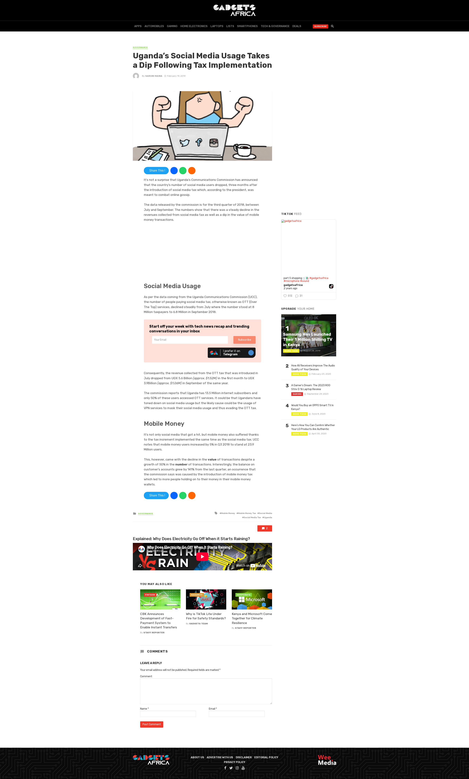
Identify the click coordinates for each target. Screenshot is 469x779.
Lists (230, 26)
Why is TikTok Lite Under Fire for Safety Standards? (206, 616)
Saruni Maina (153, 76)
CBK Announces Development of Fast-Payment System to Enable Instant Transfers (158, 620)
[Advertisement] (308, 153)
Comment (146, 676)
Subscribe (320, 26)
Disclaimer (244, 757)
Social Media (265, 513)
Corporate (243, 595)
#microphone (292, 281)
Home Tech (291, 351)
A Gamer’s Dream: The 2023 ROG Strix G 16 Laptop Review (310, 387)
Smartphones (247, 26)
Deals (296, 26)
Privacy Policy (234, 762)
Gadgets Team (198, 623)
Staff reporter (154, 632)
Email (213, 708)
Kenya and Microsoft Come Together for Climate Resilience (252, 618)
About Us (197, 757)
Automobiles (154, 26)
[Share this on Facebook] (174, 170)
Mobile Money (228, 513)
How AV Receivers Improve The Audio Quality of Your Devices (313, 367)
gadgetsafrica (293, 285)
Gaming (172, 26)
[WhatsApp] (183, 170)
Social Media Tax (252, 517)
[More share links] (191, 170)
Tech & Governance (275, 26)
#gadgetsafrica (318, 278)
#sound (304, 281)
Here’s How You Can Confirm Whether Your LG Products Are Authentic (313, 427)
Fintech (150, 595)
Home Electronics (194, 26)
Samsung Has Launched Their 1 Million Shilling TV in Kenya (307, 339)
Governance (140, 47)
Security (196, 595)
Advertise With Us (220, 757)
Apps (138, 26)
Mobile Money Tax (247, 513)
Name (144, 708)
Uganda (268, 517)
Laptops (217, 26)
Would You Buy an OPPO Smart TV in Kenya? (312, 407)
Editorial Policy (266, 757)
